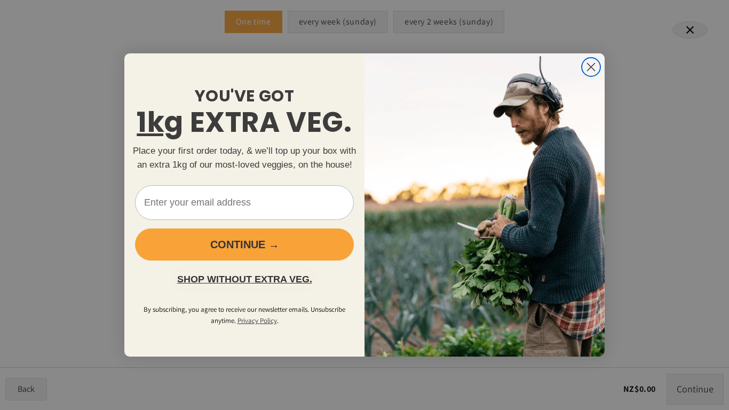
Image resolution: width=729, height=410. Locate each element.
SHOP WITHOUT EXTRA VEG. (244, 279)
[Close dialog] (591, 67)
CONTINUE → (244, 244)
